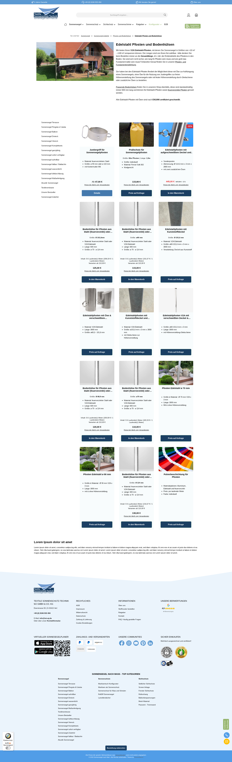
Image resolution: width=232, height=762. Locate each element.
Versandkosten (120, 755)
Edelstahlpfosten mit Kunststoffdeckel (176, 230)
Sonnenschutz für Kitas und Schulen (112, 691)
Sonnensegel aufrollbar (50, 160)
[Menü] (12, 733)
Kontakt (121, 616)
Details (97, 193)
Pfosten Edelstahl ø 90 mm (97, 474)
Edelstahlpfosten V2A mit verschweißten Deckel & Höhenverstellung (176, 316)
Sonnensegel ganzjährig (50, 150)
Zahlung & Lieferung (84, 619)
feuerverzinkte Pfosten (177, 90)
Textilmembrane (47, 188)
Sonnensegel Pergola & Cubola (53, 127)
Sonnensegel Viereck (49, 141)
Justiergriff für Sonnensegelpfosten (97, 151)
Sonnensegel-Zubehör (50, 197)
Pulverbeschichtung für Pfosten (176, 475)
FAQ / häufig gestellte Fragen (129, 619)
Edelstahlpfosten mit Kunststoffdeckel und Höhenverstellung (136, 316)
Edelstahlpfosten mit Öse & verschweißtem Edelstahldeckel (97, 316)
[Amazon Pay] (98, 642)
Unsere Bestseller (48, 192)
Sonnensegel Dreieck (49, 136)
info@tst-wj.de (46, 618)
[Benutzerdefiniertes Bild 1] (181, 652)
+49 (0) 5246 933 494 (93, 2)
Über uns (197, 2)
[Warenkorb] (195, 15)
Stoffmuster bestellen (126, 609)
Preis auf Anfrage (136, 193)
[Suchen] (165, 15)
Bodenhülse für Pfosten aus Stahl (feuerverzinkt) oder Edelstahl (97, 230)
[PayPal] (80, 642)
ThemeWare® (138, 757)
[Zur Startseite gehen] (47, 15)
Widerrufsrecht (81, 612)
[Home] (65, 24)
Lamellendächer (104, 698)
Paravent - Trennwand (147, 705)
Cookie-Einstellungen (84, 623)
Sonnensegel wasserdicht (51, 169)
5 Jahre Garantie (40, 2)
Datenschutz (81, 616)
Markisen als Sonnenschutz (108, 687)
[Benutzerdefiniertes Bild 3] (167, 663)
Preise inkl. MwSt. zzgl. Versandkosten (97, 185)
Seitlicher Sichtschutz (147, 684)
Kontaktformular (53, 621)
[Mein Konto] (188, 15)
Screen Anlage (144, 687)
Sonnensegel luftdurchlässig (52, 174)
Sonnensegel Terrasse (50, 122)
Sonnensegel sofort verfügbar (53, 155)
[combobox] (119, 15)
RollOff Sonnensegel (106, 694)
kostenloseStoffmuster (195, 26)
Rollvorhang (143, 694)
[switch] (8, 748)
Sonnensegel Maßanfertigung (52, 178)
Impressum (80, 609)
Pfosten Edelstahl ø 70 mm (176, 388)
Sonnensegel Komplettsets (51, 146)
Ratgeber (122, 612)
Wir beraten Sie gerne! (147, 2)
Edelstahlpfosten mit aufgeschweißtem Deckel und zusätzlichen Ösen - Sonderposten (176, 151)
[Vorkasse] (91, 649)
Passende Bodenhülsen (126, 87)
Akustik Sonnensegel (49, 183)
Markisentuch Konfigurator (108, 684)
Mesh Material (144, 701)
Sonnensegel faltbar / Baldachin (53, 164)
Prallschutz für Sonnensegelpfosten (136, 151)
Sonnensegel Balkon (49, 132)
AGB (78, 605)
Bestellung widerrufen (116, 748)
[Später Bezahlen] (89, 642)
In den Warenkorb (176, 193)
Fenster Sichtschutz (146, 691)
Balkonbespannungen (147, 698)
